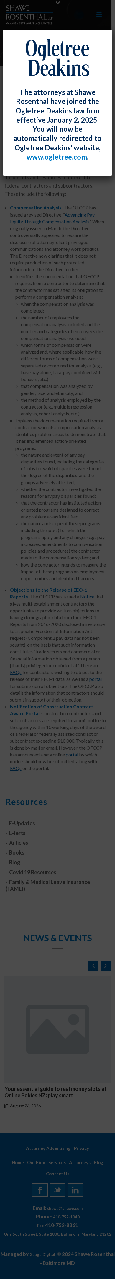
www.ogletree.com (57, 157)
